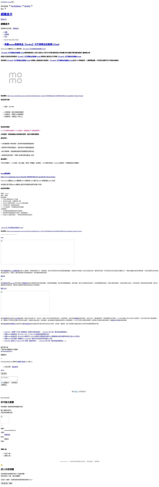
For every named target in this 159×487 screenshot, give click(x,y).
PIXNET (66, 461)
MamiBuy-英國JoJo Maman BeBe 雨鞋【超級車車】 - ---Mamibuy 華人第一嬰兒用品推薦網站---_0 (35, 341)
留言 (23, 361)
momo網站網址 (5, 173)
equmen (12, 283)
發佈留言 (3, 385)
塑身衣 (3, 276)
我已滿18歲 (4, 483)
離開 (10, 483)
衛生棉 (5, 324)
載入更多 (3, 373)
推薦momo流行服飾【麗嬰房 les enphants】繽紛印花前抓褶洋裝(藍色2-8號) (28, 338)
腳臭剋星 (16, 270)
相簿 (5, 32)
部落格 (6, 34)
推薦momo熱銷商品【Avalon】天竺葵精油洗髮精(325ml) (31, 44)
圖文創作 (15, 367)
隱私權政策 (90, 461)
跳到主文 (4, 19)
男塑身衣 (25, 283)
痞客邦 (19, 361)
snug (2, 237)
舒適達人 (13, 324)
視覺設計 (16, 28)
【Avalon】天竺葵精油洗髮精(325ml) (34, 49)
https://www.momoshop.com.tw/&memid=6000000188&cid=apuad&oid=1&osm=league (28, 177)
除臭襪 (5, 270)
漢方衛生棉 (26, 324)
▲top (2, 370)
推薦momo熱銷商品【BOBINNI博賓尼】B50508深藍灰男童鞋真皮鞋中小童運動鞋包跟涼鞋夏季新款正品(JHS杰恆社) (42, 336)
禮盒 (112, 320)
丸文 (5, 288)
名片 (5, 36)
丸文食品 (17, 318)
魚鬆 (2, 288)
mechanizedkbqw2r (6, 351)
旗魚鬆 (76, 318)
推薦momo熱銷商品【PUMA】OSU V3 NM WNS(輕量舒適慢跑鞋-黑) (26, 334)
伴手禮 (117, 320)
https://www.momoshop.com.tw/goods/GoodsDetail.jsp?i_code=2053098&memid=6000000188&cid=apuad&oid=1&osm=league (45, 96)
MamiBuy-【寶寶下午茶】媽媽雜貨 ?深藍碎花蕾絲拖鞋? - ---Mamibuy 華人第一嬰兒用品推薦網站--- (36, 332)
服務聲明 (97, 461)
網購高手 (7, 14)
